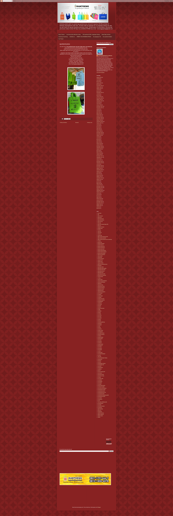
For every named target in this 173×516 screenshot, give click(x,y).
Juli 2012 (98, 206)
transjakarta (100, 411)
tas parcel (99, 360)
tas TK (99, 400)
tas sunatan (100, 397)
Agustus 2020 (99, 122)
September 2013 (100, 190)
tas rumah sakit (100, 378)
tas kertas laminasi (101, 334)
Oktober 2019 (99, 135)
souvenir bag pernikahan (102, 280)
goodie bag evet (101, 244)
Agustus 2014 (99, 179)
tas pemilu (99, 366)
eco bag (99, 240)
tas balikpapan (100, 301)
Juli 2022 (98, 102)
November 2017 (100, 155)
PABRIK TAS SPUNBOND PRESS (84, 36)
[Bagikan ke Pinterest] (69, 119)
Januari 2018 (99, 154)
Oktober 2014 (99, 176)
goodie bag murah (101, 249)
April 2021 (98, 111)
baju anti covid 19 (101, 220)
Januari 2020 (99, 131)
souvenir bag (100, 279)
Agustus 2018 (99, 149)
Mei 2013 (98, 195)
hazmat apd (100, 257)
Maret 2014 (99, 183)
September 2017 (100, 157)
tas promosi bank (101, 374)
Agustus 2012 (99, 205)
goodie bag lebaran (101, 247)
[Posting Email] (62, 118)
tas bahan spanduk (101, 300)
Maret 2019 (99, 142)
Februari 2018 (99, 153)
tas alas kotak (100, 295)
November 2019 (100, 133)
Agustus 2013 (99, 191)
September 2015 (100, 169)
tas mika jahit (100, 352)
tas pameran (100, 359)
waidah (99, 417)
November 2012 (100, 202)
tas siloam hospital (101, 386)
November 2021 (100, 107)
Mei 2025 (98, 84)
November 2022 (100, 98)
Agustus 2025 (99, 82)
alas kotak (99, 213)
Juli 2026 (98, 78)
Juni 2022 (98, 103)
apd (98, 214)
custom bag (100, 235)
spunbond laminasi (101, 287)
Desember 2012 (100, 201)
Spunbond (99, 283)
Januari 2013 (99, 200)
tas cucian (99, 316)
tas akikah (99, 294)
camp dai (99, 231)
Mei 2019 (98, 139)
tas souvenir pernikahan (102, 388)
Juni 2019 (98, 138)
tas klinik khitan (100, 337)
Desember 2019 (100, 132)
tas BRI (99, 309)
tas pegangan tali (101, 364)
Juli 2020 (98, 124)
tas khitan (99, 335)
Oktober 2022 (99, 99)
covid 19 (99, 233)
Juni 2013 (98, 194)
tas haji (99, 326)
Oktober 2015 (99, 168)
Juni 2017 (98, 158)
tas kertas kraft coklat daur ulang (74, 34)
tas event (99, 320)
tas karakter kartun (101, 333)
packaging (99, 265)
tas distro (99, 319)
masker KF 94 (100, 260)
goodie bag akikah (101, 243)
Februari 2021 (99, 114)
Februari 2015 (99, 175)
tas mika (99, 351)
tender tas (99, 410)
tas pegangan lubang (101, 363)
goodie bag (100, 242)
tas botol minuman (101, 308)
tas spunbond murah (101, 396)
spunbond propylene (101, 291)
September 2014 (100, 177)
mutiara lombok (100, 262)
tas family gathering (101, 322)
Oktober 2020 (99, 120)
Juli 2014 (98, 180)
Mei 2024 (98, 91)
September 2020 (100, 121)
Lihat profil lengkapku (100, 72)
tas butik (99, 312)
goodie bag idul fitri (101, 246)
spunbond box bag (101, 286)
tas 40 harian (100, 293)
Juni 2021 (98, 110)
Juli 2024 (98, 89)
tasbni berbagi (100, 408)
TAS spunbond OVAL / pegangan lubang (91, 34)
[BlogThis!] (66, 119)
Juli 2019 (98, 136)
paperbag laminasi (101, 271)
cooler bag (100, 232)
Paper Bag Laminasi (106, 34)
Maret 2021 (99, 113)
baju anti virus (100, 221)
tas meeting (100, 349)
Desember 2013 (100, 186)
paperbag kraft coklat (101, 269)
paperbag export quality (102, 268)
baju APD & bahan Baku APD (103, 224)
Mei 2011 (98, 208)
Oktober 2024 (99, 87)
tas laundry (100, 341)
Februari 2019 (99, 143)
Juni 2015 (98, 172)
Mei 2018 (98, 150)
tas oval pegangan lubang (102, 357)
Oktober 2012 (99, 204)
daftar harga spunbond (102, 238)
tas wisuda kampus (101, 406)
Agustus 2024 (99, 88)
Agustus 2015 (99, 171)
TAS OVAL (99, 356)
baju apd (99, 222)
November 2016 (100, 161)
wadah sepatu (100, 415)
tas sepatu (99, 384)
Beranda (77, 122)
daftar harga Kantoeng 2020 (103, 236)
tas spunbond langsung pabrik (103, 395)
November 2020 (100, 118)
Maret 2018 (99, 151)
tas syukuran (100, 399)
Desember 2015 (100, 165)
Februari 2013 (99, 198)
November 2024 (100, 85)
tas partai (99, 362)
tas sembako (100, 381)
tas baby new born (101, 298)
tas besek (99, 305)
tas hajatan (100, 324)
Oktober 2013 (99, 189)
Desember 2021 (100, 106)
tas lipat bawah (100, 344)
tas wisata (99, 404)
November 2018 (100, 146)
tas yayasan (100, 407)
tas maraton (100, 348)
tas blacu (99, 306)
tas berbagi (100, 304)
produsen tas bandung (102, 275)
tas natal (99, 355)
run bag (99, 278)
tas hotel (99, 327)
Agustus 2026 (99, 77)
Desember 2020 (100, 117)
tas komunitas (100, 338)
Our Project (61, 38)
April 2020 (98, 128)
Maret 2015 (99, 173)
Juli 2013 (98, 193)
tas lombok (100, 346)
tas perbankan (100, 367)
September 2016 (100, 162)
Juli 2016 (98, 164)
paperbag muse (100, 272)
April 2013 (98, 197)
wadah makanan (101, 414)
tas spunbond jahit (101, 393)
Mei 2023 (98, 95)
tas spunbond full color (102, 392)
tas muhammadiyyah (101, 353)
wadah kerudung (101, 413)
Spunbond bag (100, 284)
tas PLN (99, 370)
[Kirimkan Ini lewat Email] (64, 119)
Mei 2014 (98, 182)
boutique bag (100, 228)
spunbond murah (101, 289)
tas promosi (100, 373)
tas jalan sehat (100, 330)
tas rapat (99, 377)
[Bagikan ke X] (67, 119)
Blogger (99, 507)
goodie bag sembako (101, 253)
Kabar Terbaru (61, 34)
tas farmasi (100, 323)
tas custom (100, 317)
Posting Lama (89, 122)
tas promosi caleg (101, 375)
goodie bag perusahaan (102, 251)
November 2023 (100, 92)
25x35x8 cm (72, 36)
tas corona (99, 315)
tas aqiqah (99, 297)
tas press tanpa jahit (101, 371)
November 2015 (100, 166)
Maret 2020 (99, 129)
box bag (99, 229)
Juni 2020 (98, 125)
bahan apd (100, 217)
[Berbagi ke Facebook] (68, 119)
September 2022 (100, 100)
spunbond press (101, 290)
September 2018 (100, 147)
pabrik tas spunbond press (102, 264)
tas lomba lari (100, 345)
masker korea (100, 261)
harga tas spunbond (101, 254)
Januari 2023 (99, 96)
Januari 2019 (99, 144)
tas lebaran (100, 342)
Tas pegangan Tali (97, 36)
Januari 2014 (99, 184)
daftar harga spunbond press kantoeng (105, 239)
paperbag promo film (101, 273)
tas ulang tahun (100, 403)
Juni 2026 (98, 80)
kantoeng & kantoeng (63, 36)
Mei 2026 (98, 81)
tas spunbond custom (101, 389)
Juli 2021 (98, 109)
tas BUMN (99, 311)
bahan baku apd (101, 218)
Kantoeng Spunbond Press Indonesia (105, 55)
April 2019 (98, 140)
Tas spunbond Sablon (107, 36)
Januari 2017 (99, 160)
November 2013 (100, 187)
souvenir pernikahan (101, 282)
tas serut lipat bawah (101, 385)
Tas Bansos (100, 302)
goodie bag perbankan (102, 250)
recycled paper (100, 276)
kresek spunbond (101, 258)
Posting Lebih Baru (63, 122)
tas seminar (100, 382)
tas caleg (99, 313)
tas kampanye (100, 331)
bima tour (99, 225)
